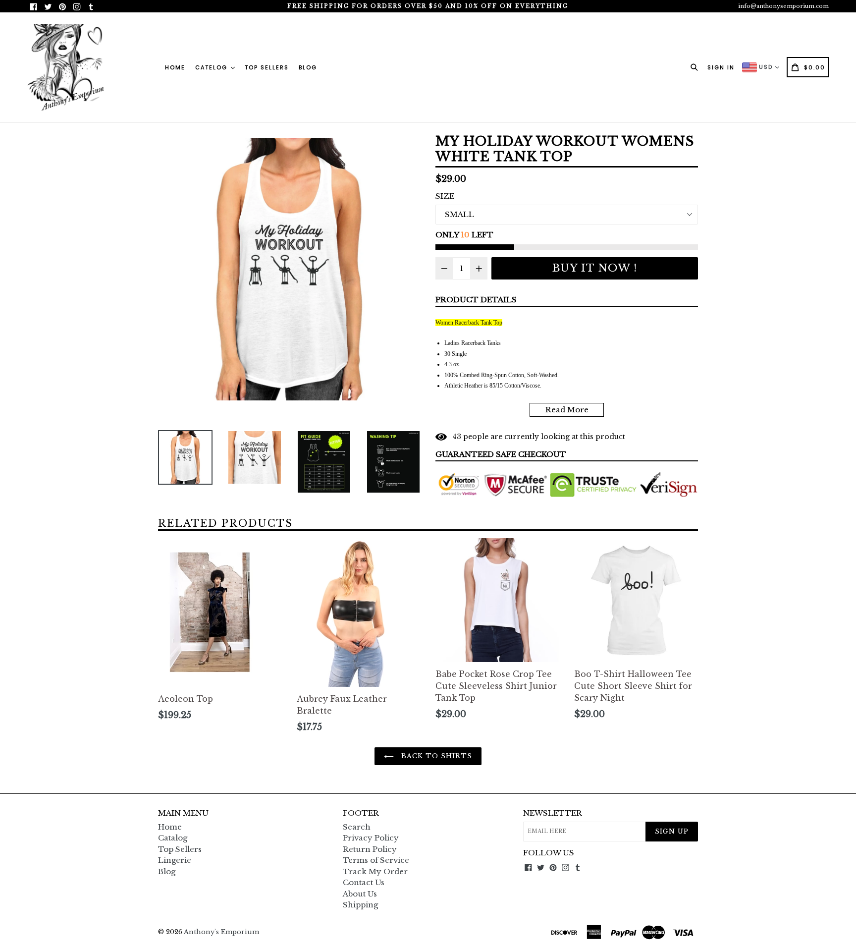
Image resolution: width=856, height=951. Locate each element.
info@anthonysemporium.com (783, 5)
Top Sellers (267, 67)
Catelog (212, 67)
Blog (308, 67)
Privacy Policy (371, 837)
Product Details (476, 299)
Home (175, 67)
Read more (566, 409)
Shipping (360, 904)
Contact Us (363, 882)
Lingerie (174, 860)
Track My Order (375, 871)
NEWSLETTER (552, 813)
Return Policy (370, 849)
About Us (360, 893)
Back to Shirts (436, 756)
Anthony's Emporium (221, 932)
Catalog (172, 837)
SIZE (444, 196)
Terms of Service (376, 860)
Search (357, 827)
